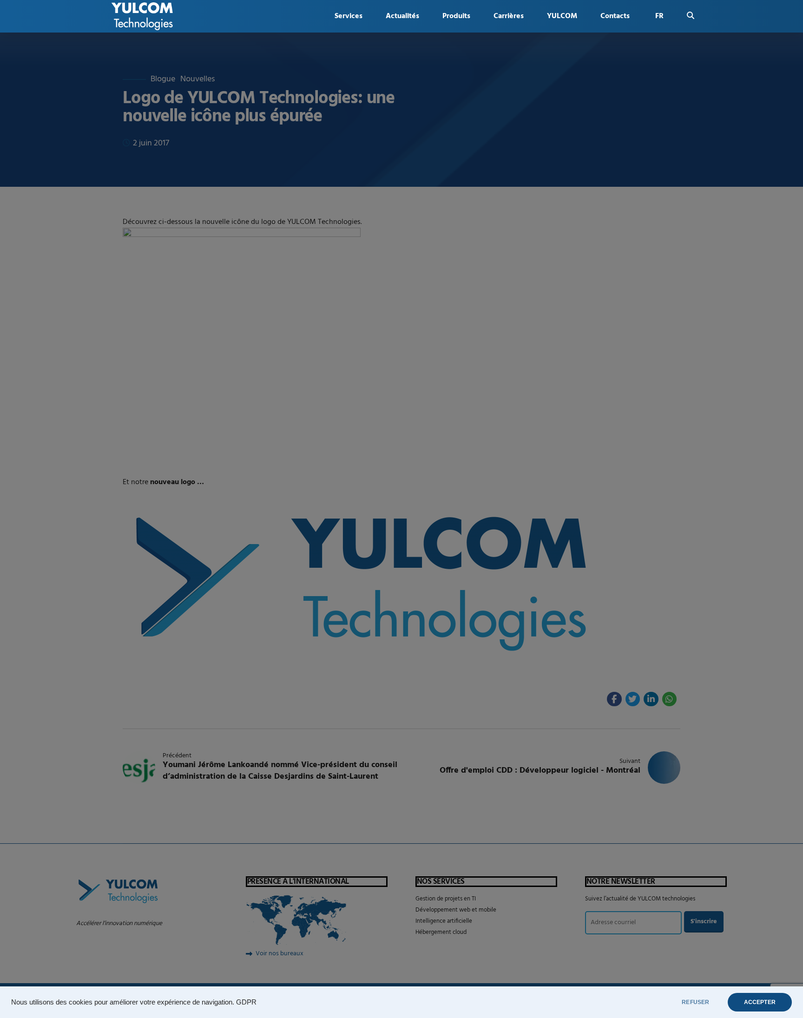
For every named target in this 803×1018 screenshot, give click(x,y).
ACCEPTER (760, 1002)
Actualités (402, 16)
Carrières (509, 16)
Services (348, 16)
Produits (456, 16)
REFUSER (695, 1002)
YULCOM (562, 16)
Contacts (615, 16)
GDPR (246, 1002)
